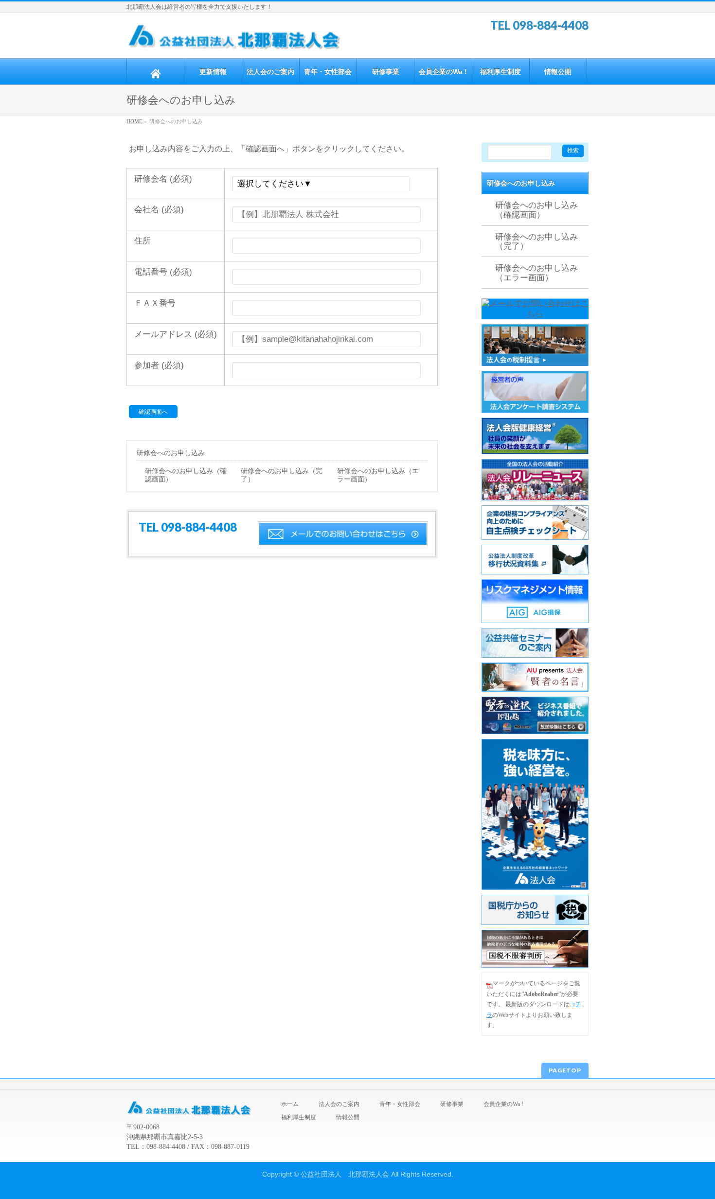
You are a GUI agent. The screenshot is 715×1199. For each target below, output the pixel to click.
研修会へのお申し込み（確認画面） (186, 475)
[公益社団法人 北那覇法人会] (234, 39)
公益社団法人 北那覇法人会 (345, 1174)
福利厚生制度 (298, 1117)
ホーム (290, 1104)
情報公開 (347, 1117)
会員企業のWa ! (503, 1104)
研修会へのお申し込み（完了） (281, 475)
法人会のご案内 (339, 1104)
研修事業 (452, 1104)
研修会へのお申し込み (171, 453)
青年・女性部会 (399, 1104)
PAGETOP (565, 1070)
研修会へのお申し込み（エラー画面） (378, 475)
